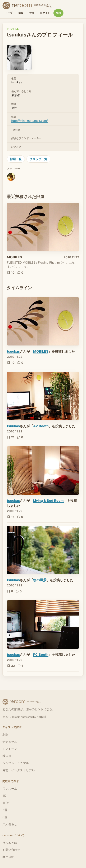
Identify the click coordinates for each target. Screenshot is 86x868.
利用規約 (8, 857)
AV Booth (41, 426)
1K (4, 795)
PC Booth (40, 654)
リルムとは (10, 842)
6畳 (5, 810)
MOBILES (14, 257)
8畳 (5, 817)
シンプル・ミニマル (16, 763)
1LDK (6, 803)
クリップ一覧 (38, 159)
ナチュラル (10, 741)
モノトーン (10, 748)
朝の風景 (40, 580)
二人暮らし (10, 824)
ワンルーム (10, 788)
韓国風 (7, 756)
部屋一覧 (16, 159)
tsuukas (13, 351)
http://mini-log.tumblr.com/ (29, 120)
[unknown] (11, 178)
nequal (41, 716)
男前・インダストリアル (19, 770)
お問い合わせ (11, 849)
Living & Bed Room (48, 500)
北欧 (5, 734)
